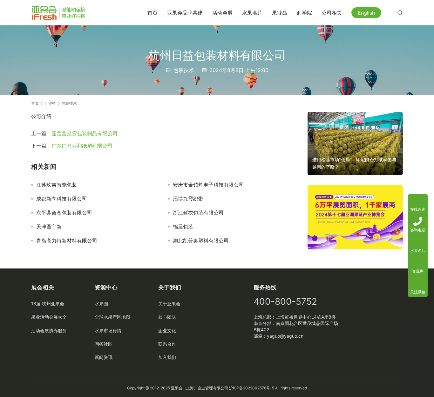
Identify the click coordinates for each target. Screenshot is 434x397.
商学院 (304, 13)
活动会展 (222, 13)
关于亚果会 (169, 303)
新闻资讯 (103, 357)
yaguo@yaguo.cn (285, 336)
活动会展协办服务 (49, 330)
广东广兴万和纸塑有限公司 (81, 145)
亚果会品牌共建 (185, 13)
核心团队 (167, 317)
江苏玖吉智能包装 (56, 185)
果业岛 (279, 13)
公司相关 (332, 13)
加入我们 (167, 357)
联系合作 (167, 344)
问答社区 (103, 344)
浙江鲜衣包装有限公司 (198, 212)
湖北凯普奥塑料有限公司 (201, 240)
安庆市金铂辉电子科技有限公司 (208, 185)
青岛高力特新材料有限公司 (66, 240)
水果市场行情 (108, 330)
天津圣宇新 (49, 226)
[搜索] (400, 12)
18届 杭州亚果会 (47, 303)
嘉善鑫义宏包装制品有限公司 (84, 133)
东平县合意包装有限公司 (64, 212)
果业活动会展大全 (49, 317)
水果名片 (252, 13)
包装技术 (183, 70)
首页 (152, 13)
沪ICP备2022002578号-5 (251, 388)
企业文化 (167, 330)
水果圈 (101, 303)
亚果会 (176, 388)
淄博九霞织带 (188, 199)
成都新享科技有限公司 (61, 199)
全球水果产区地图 (112, 317)
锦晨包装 (183, 226)
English (366, 13)
